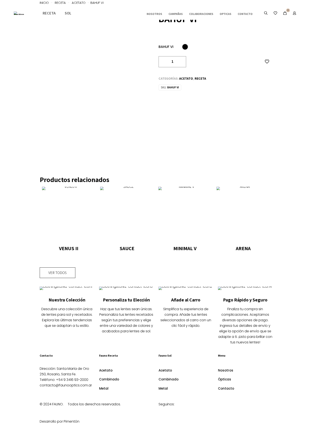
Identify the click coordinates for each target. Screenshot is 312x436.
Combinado (109, 379)
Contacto (226, 388)
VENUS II (68, 248)
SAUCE (126, 248)
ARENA (243, 248)
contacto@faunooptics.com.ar (66, 385)
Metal (103, 388)
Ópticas (224, 379)
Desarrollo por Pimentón (59, 421)
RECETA (200, 78)
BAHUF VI (166, 46)
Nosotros (225, 370)
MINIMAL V (185, 248)
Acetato (186, 78)
